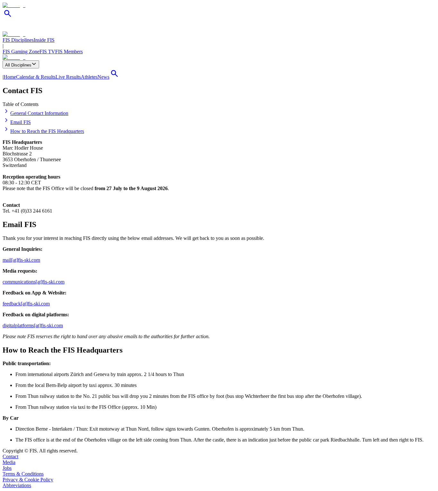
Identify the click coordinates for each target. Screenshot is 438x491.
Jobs (7, 468)
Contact (10, 456)
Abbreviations (17, 485)
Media (9, 462)
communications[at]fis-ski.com (33, 282)
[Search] (8, 17)
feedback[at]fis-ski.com (26, 303)
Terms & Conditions (23, 474)
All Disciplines (18, 65)
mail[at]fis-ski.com (21, 260)
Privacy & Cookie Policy (28, 479)
